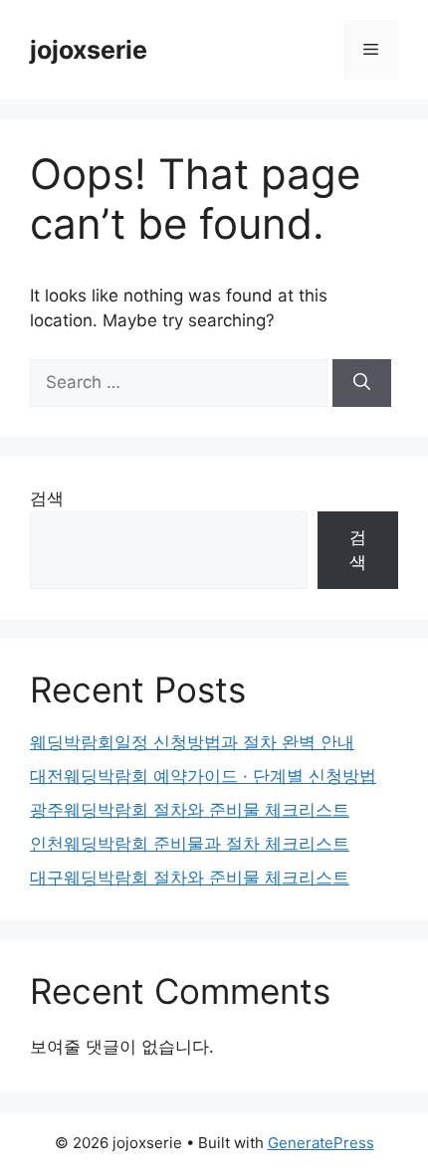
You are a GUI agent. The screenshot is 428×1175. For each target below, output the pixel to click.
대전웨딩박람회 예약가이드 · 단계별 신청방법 (203, 776)
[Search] (361, 383)
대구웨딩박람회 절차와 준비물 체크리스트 (189, 877)
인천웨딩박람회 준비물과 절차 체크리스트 (189, 844)
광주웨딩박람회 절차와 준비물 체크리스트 (189, 810)
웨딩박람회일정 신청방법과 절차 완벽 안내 (192, 742)
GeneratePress (321, 1142)
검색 (47, 498)
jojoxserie (88, 50)
